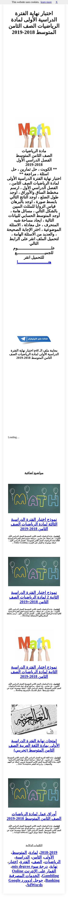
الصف (37, 862)
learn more (46, 2)
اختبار (13, 862)
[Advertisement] (34, 79)
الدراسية (23, 857)
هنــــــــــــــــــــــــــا (34, 262)
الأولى (49, 857)
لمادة (33, 852)
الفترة (25, 862)
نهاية (53, 866)
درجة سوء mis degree (30, 866)
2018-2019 (48, 852)
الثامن (37, 857)
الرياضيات (52, 862)
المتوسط (19, 852)
